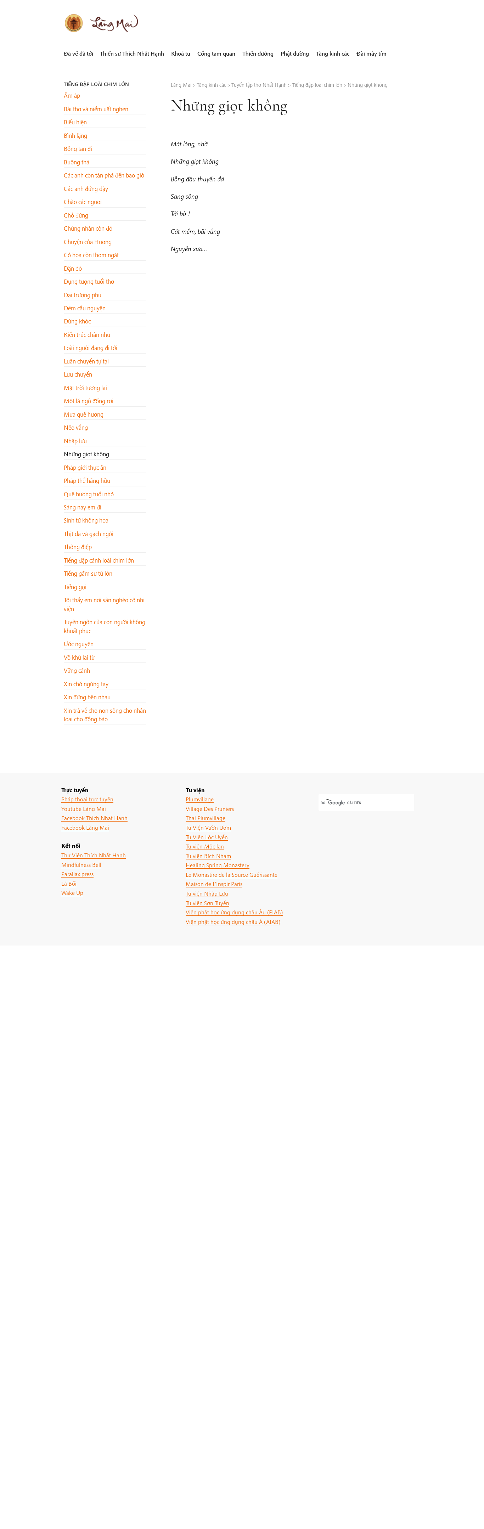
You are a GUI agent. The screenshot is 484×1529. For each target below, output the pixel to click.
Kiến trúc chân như (87, 335)
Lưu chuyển (78, 374)
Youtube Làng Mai (83, 808)
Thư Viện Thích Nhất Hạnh (93, 855)
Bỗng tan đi (78, 149)
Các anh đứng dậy (86, 189)
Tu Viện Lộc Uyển (207, 837)
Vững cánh (77, 670)
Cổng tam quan (216, 53)
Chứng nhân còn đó (88, 228)
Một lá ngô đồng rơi (88, 401)
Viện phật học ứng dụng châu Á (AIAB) (233, 921)
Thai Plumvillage (205, 818)
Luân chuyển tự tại (86, 361)
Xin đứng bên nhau (87, 697)
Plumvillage (200, 799)
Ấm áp (72, 95)
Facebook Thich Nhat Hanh (94, 818)
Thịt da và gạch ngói (88, 534)
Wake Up (72, 892)
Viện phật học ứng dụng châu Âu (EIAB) (234, 912)
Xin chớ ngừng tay (86, 684)
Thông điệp (78, 547)
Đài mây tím (371, 53)
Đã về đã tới (78, 53)
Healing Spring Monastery (217, 865)
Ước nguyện (79, 644)
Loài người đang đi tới (90, 348)
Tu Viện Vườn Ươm (208, 827)
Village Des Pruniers (210, 808)
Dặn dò (73, 268)
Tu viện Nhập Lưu (207, 893)
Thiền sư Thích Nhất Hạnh (132, 53)
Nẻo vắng (76, 427)
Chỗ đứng (76, 215)
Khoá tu (180, 53)
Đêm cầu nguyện (85, 308)
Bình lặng (75, 135)
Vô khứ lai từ (79, 657)
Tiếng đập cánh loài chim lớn (99, 560)
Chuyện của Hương (88, 242)
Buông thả (76, 162)
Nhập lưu (75, 441)
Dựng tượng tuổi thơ (89, 281)
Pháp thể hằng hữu (87, 480)
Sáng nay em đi (82, 507)
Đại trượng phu (82, 295)
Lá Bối (69, 883)
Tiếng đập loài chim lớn (96, 84)
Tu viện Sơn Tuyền (207, 903)
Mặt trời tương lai (85, 388)
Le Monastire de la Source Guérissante (231, 874)
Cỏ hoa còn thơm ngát (91, 255)
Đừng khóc (77, 321)
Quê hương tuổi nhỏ (89, 494)
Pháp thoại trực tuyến (87, 799)
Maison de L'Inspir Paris (214, 883)
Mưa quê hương (83, 414)
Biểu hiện (75, 122)
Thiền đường (258, 53)
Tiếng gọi (75, 587)
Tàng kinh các (332, 53)
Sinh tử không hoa (86, 520)
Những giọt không (86, 454)
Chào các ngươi (83, 202)
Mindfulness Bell (81, 864)
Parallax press (77, 874)
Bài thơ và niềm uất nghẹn (96, 109)
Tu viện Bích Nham (208, 855)
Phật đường (295, 53)
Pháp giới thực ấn (85, 467)
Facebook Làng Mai (85, 827)
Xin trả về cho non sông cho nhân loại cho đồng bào (105, 714)
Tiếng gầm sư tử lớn (88, 573)
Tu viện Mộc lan (205, 846)
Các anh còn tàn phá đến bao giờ (104, 175)
